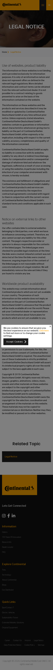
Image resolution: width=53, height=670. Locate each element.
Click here (44, 331)
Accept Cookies (14, 342)
